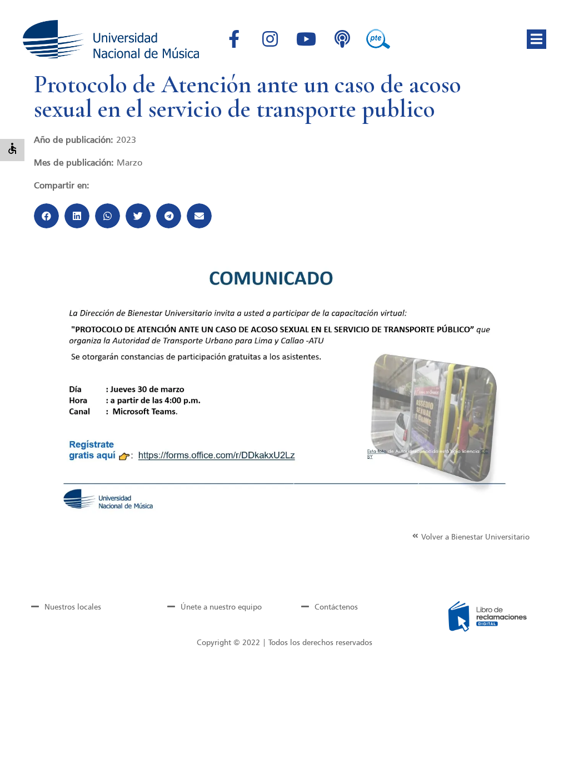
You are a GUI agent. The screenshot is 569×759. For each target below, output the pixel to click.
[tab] (81, 606)
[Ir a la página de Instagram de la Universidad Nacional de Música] (270, 39)
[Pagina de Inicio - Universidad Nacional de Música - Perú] (111, 39)
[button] (536, 39)
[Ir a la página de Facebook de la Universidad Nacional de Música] (234, 39)
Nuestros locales (72, 606)
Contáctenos (336, 606)
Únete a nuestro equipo (221, 606)
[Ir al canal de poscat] (342, 39)
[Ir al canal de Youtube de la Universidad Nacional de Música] (306, 39)
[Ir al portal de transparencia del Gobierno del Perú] (378, 39)
